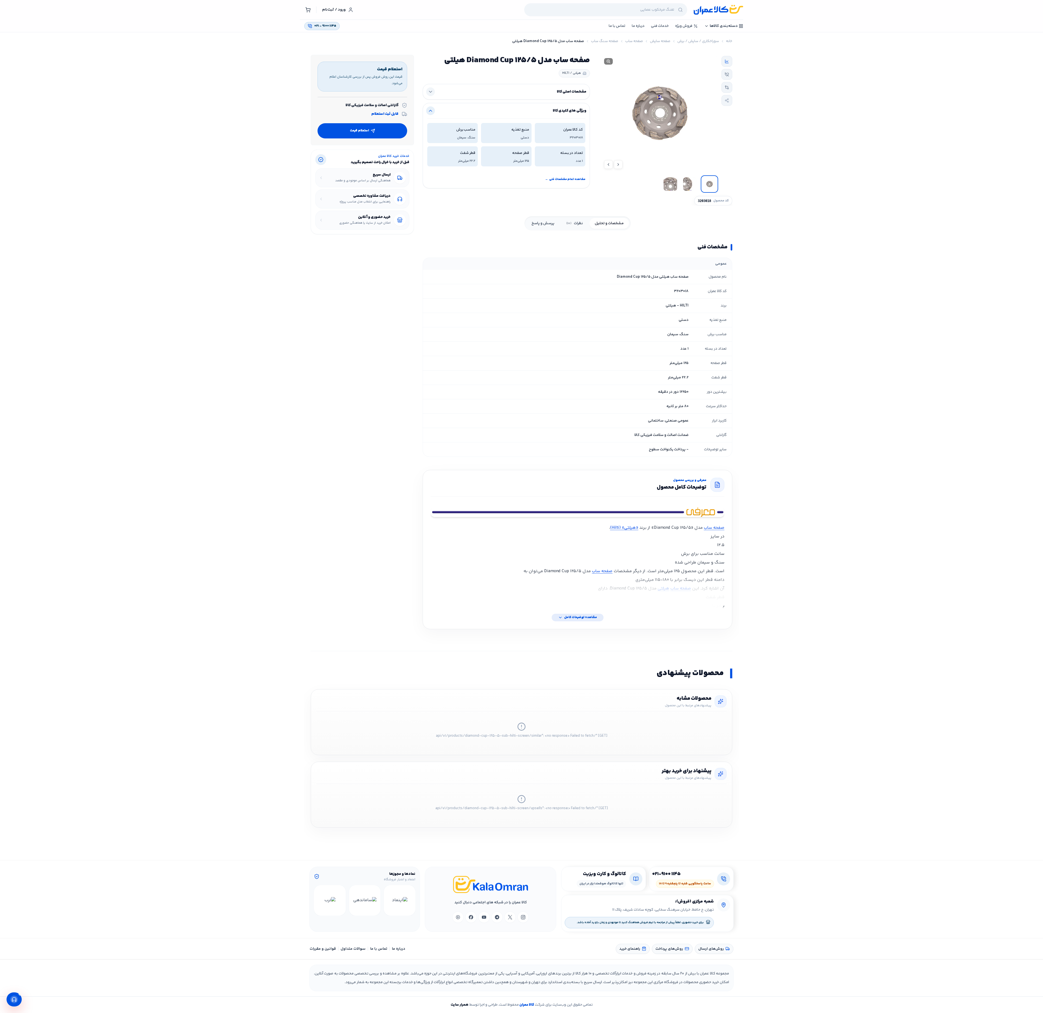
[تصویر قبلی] (618, 164)
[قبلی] (410, 900)
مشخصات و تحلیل (609, 223)
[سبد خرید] (308, 10)
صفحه (606, 571)
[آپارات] (458, 917)
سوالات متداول (353, 949)
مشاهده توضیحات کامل (580, 617)
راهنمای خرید (629, 949)
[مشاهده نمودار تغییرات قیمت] (726, 61)
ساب (596, 571)
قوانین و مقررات (323, 949)
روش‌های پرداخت (669, 949)
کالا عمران (526, 1005)
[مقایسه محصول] (726, 87)
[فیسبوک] (471, 917)
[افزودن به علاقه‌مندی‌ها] (726, 74)
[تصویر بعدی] (608, 164)
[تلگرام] (497, 917)
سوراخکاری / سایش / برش (698, 41)
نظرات (574, 223)
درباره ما (398, 949)
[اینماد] (399, 900)
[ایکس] (510, 917)
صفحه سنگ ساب (604, 41)
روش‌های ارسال (711, 949)
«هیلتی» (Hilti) (624, 527)
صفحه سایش (660, 41)
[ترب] (329, 900)
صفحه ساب (634, 41)
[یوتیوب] (484, 917)
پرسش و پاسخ (543, 223)
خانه (729, 41)
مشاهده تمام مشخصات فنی (565, 179)
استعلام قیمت (359, 130)
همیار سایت (460, 1005)
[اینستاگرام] (523, 917)
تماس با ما (378, 949)
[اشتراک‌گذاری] (726, 100)
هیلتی (663, 588)
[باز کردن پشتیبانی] (14, 999)
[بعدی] (319, 900)
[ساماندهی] (365, 900)
